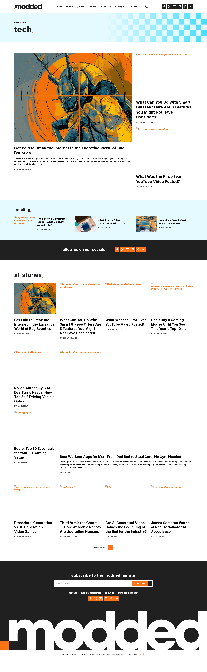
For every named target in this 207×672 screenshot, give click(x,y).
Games (81, 6)
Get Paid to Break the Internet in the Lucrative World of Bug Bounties (69, 150)
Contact (73, 593)
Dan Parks (45, 229)
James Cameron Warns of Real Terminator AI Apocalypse (170, 527)
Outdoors (105, 6)
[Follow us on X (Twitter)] (169, 6)
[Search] (147, 6)
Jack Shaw (106, 228)
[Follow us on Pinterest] (185, 6)
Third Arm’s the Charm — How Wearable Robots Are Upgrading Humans (80, 527)
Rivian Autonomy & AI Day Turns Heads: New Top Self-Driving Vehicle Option (34, 394)
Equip (69, 6)
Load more (100, 547)
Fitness (92, 6)
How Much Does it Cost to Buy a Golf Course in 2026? (174, 222)
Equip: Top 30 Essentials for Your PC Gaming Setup (34, 453)
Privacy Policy (78, 654)
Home (16, 22)
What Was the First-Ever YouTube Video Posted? (159, 179)
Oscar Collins (146, 122)
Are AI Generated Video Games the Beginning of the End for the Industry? (126, 527)
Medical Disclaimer (91, 593)
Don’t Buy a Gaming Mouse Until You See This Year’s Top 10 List (169, 324)
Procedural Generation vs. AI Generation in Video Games (33, 527)
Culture (132, 6)
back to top (134, 654)
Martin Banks (24, 169)
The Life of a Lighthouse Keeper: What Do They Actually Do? (51, 221)
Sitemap (64, 654)
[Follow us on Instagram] (179, 6)
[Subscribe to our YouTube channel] (174, 6)
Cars (60, 6)
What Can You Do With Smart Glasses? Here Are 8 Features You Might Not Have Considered (163, 110)
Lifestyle (120, 6)
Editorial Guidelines (128, 593)
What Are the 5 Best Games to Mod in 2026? (111, 222)
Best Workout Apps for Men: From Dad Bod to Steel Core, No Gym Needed (120, 457)
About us (109, 593)
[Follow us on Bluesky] (190, 6)
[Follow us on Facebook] (164, 6)
